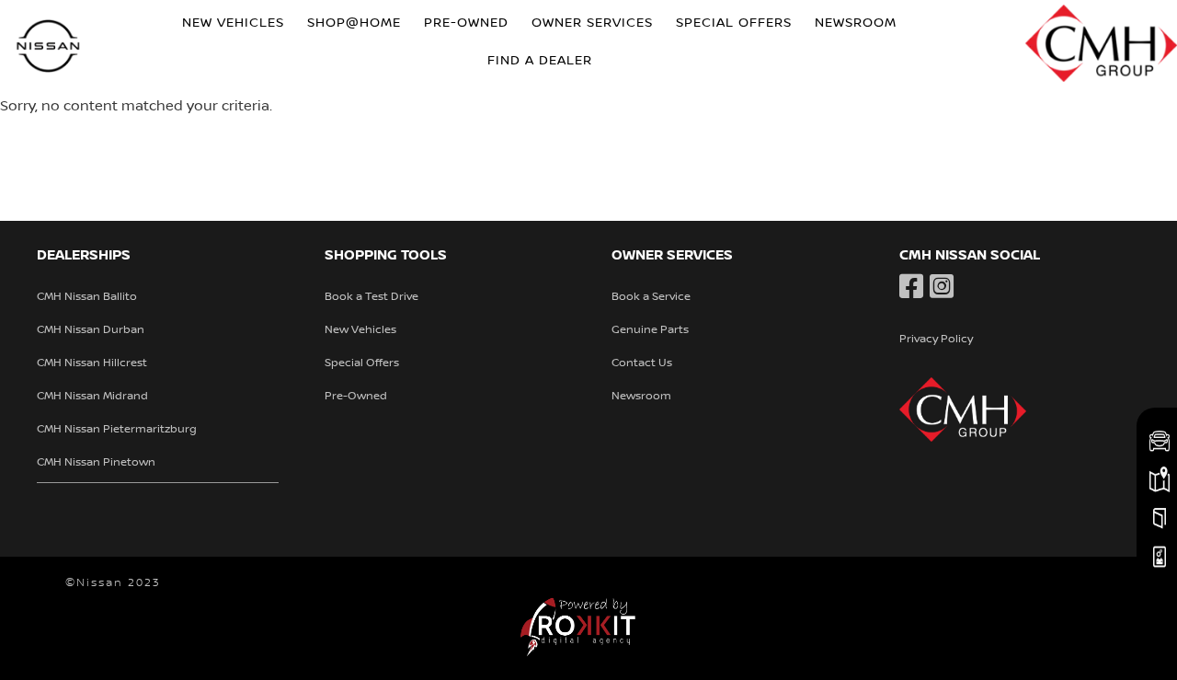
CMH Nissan (48, 48)
